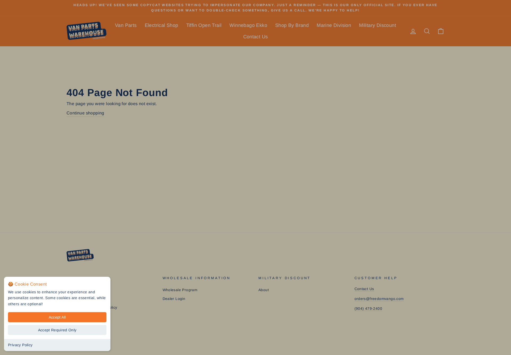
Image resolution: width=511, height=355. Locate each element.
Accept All (57, 317)
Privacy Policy (20, 345)
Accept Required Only (57, 330)
